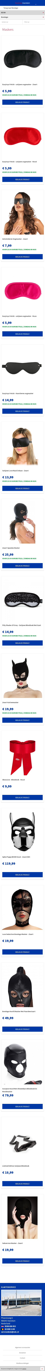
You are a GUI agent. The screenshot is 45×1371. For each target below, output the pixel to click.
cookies (24, 1369)
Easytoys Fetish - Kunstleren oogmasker (17, 393)
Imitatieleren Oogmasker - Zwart (15, 239)
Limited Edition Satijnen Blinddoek (15, 1166)
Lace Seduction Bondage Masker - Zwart (17, 934)
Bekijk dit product (22, 102)
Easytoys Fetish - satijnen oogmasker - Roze (19, 316)
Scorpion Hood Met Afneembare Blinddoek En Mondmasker (19, 1090)
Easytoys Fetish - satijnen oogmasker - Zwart (19, 84)
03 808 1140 (9, 1329)
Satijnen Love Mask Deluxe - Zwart (15, 471)
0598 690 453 (10, 1326)
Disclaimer (22, 1353)
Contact (22, 1358)
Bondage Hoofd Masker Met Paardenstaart (18, 1011)
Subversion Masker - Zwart (12, 1243)
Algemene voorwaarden (22, 1347)
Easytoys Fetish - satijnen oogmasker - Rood (19, 162)
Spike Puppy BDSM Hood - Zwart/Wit (16, 857)
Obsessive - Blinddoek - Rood (13, 780)
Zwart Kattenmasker (10, 702)
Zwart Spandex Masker (11, 548)
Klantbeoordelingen (22, 1363)
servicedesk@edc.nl (10, 1332)
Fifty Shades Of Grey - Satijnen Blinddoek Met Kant (21, 625)
